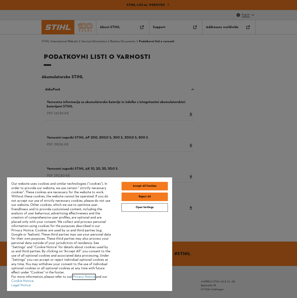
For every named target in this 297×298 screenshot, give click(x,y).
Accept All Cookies (145, 186)
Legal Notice (21, 285)
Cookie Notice (22, 281)
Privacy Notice (84, 276)
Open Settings (145, 207)
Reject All (145, 197)
